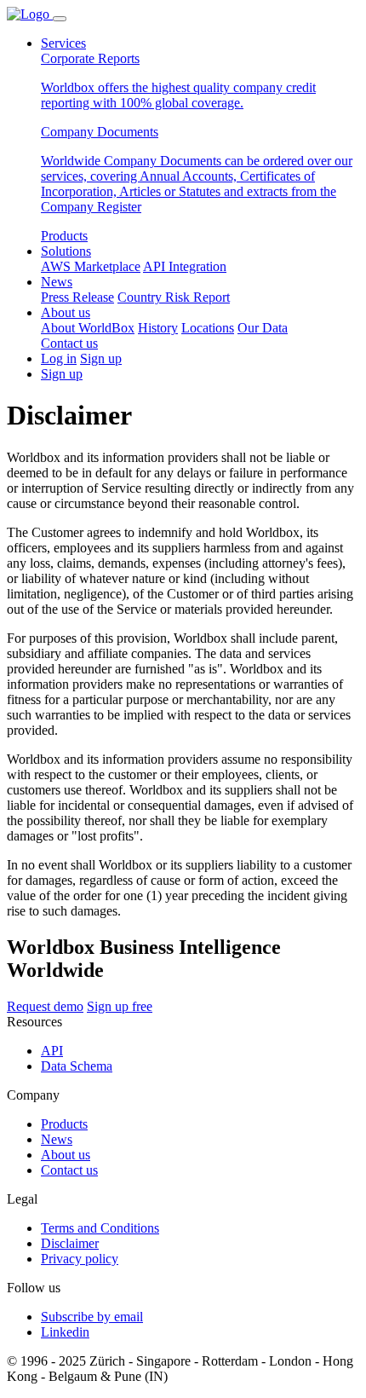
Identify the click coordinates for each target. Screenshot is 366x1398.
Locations (207, 328)
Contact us (69, 1170)
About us (65, 312)
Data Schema (76, 1066)
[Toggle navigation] (59, 18)
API (52, 1050)
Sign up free (119, 1006)
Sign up (101, 358)
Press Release (77, 297)
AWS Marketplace (90, 266)
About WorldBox (87, 328)
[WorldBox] (30, 14)
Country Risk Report (173, 297)
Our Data (262, 328)
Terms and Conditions (100, 1228)
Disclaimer (70, 1243)
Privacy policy (79, 1258)
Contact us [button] (69, 343)
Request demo (45, 1006)
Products (64, 1124)
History (158, 328)
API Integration (184, 266)
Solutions (66, 251)
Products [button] (64, 235)
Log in (59, 358)
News (56, 281)
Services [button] (63, 43)
